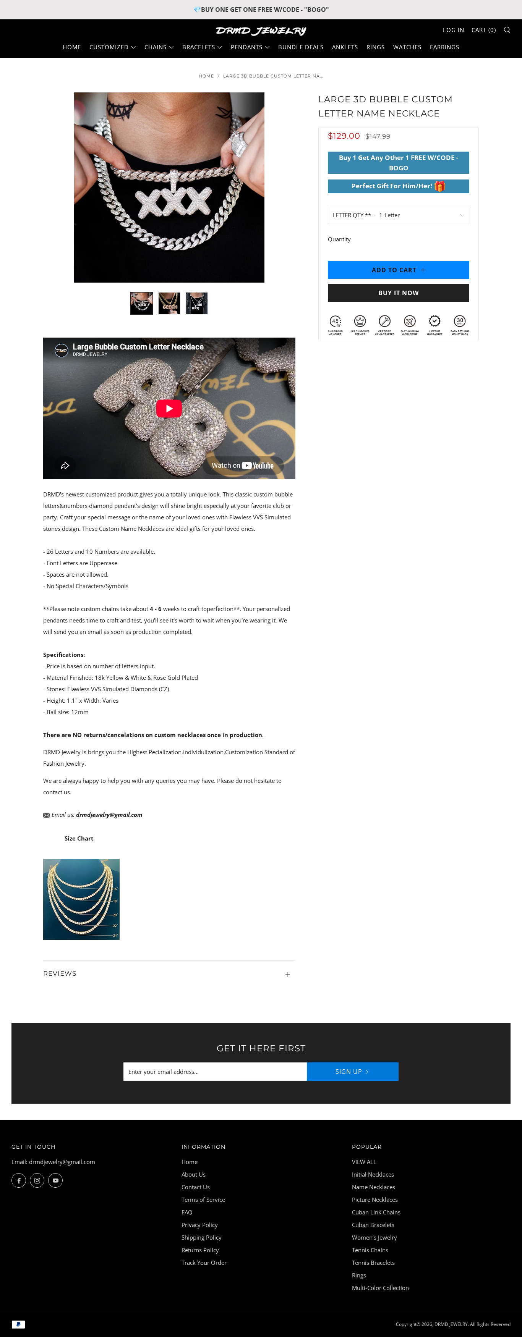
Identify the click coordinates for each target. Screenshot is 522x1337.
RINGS (375, 47)
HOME (72, 47)
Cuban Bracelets (373, 1225)
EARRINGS (444, 47)
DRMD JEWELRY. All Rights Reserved (472, 1324)
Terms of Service (203, 1199)
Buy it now (398, 293)
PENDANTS (247, 47)
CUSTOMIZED (109, 47)
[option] (169, 187)
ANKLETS (345, 47)
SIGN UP (349, 1071)
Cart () (484, 30)
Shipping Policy (202, 1237)
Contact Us (196, 1187)
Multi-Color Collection (380, 1288)
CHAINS (155, 47)
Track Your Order (204, 1262)
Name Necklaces (373, 1187)
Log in (453, 30)
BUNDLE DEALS (301, 47)
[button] (141, 303)
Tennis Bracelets (373, 1262)
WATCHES (407, 47)
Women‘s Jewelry (374, 1237)
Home (206, 76)
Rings (359, 1275)
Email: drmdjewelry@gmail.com (53, 1162)
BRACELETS (198, 47)
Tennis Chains (370, 1250)
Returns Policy (200, 1250)
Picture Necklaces (375, 1199)
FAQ (187, 1212)
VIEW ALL (364, 1162)
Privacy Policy (200, 1225)
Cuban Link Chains (376, 1212)
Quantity (339, 239)
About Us (194, 1174)
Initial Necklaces (373, 1174)
